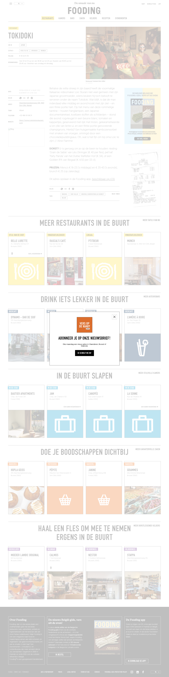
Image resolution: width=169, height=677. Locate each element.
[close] (114, 316)
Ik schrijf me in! (84, 353)
